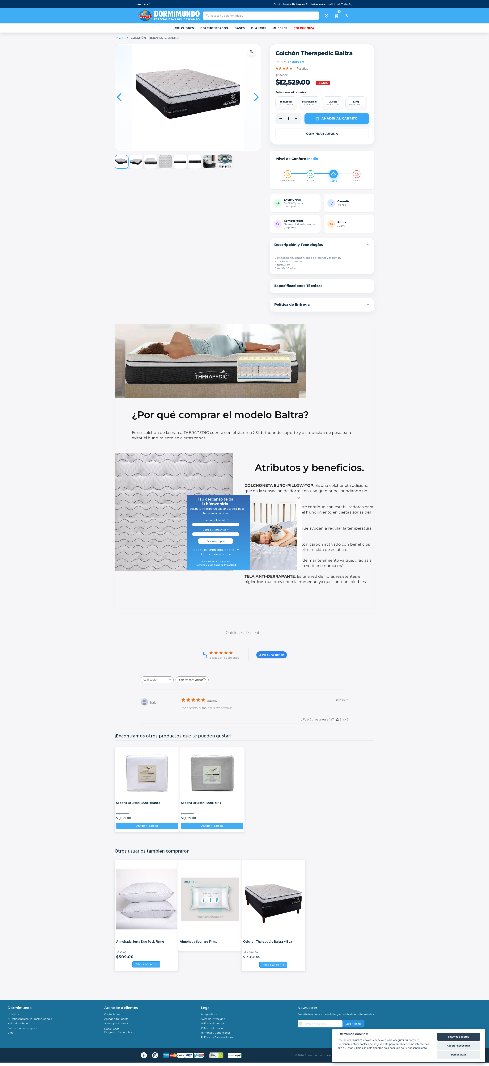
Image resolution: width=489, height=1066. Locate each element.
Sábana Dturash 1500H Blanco (138, 803)
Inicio (119, 38)
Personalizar (458, 1054)
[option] (286, 103)
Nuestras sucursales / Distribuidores (30, 1018)
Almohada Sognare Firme (199, 942)
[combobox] (261, 15)
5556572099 (111, 1028)
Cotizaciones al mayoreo (23, 1028)
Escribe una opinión (272, 655)
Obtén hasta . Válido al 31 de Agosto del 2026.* (244, 4)
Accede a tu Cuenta (116, 1018)
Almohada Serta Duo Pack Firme (140, 942)
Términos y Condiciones (215, 1032)
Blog (11, 1032)
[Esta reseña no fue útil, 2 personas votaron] (344, 719)
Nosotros (13, 1014)
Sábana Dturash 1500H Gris (201, 803)
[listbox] (322, 103)
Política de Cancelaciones (217, 1037)
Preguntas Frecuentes (118, 1032)
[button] (252, 51)
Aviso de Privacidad (213, 1018)
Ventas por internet (116, 1023)
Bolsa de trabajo (18, 1023)
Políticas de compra (213, 1023)
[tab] (322, 245)
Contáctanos (112, 1014)
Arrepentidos (209, 1014)
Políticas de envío (212, 1028)
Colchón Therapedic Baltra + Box (267, 942)
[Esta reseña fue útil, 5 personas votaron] (337, 719)
